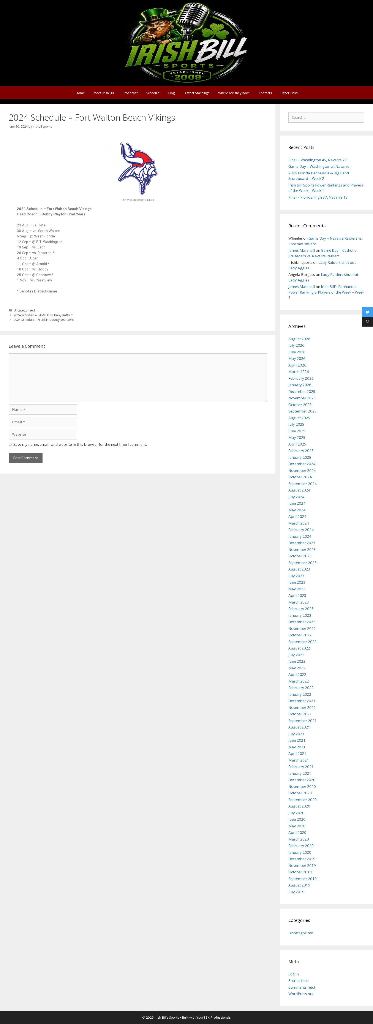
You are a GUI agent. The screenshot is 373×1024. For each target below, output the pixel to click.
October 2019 (300, 871)
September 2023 (302, 562)
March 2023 (298, 602)
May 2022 (296, 667)
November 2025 (302, 397)
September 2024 (302, 483)
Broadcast (130, 93)
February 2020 (301, 845)
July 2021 (296, 733)
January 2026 (299, 384)
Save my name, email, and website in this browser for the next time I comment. (80, 444)
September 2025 (302, 411)
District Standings (196, 93)
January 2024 (299, 536)
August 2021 (299, 727)
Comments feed (301, 987)
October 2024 (300, 476)
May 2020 (296, 825)
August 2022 (299, 648)
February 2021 (301, 766)
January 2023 (299, 615)
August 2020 (299, 806)
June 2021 (296, 740)
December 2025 (301, 391)
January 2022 (299, 694)
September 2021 (302, 720)
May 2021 (296, 746)
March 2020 (298, 839)
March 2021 (298, 760)
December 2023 (301, 542)
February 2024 (301, 529)
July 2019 (296, 891)
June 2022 (296, 661)
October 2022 (300, 634)
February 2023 (301, 608)
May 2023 (296, 588)
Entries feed (298, 980)
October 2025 (300, 404)
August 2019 (299, 885)
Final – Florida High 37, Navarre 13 (318, 197)
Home (80, 93)
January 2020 (299, 852)
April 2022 (297, 674)
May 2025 (296, 437)
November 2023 (302, 549)
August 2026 (299, 338)
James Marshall (301, 250)
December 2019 (301, 858)
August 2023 (299, 569)
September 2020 (302, 799)
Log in (293, 974)
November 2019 (302, 865)
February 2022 (301, 687)
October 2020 (300, 792)
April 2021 (297, 753)
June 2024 (296, 503)
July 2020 (296, 812)
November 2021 (302, 707)
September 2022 (302, 641)
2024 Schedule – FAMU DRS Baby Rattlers (44, 315)
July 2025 (296, 424)
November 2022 (302, 628)
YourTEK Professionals (213, 1017)
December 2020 (301, 779)
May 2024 (296, 509)
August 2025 (299, 417)
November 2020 (302, 786)
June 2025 (296, 430)
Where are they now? (234, 93)
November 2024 (302, 470)
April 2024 (297, 516)
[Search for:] (326, 117)
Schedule (153, 93)
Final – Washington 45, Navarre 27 (317, 159)
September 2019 (302, 878)
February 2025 (301, 450)
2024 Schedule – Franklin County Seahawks (44, 320)
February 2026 (301, 378)
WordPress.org (301, 993)
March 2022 (298, 681)
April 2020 (297, 832)
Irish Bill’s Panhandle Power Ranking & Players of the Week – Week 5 (326, 292)
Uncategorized (24, 310)
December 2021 (301, 700)
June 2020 (296, 819)
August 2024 (299, 490)
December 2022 (301, 621)
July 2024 (296, 496)
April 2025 (297, 444)
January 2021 (299, 773)
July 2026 (296, 345)
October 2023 (300, 555)
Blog (171, 93)
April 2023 (297, 595)
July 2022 (296, 654)
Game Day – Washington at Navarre (318, 166)
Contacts (265, 93)
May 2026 (296, 358)
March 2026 (298, 371)
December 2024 (301, 463)
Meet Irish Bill (103, 93)
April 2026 (297, 365)
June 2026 (296, 351)
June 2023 (296, 582)
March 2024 (298, 523)
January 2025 (299, 457)
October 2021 (300, 713)
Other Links (289, 93)
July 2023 (296, 575)
